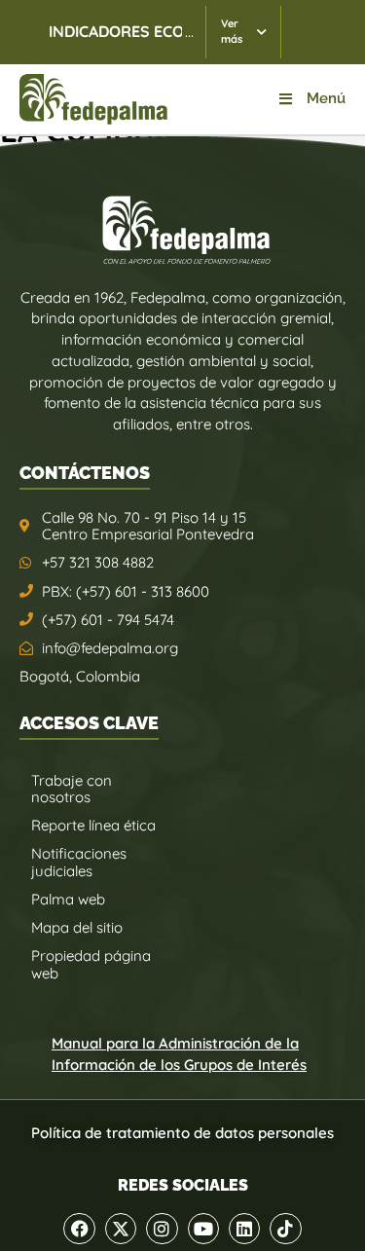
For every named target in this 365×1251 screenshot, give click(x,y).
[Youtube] (203, 1228)
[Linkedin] (244, 1228)
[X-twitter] (120, 1228)
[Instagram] (161, 1228)
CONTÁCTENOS (84, 472)
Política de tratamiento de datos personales (182, 1132)
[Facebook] (78, 1228)
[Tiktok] (285, 1228)
